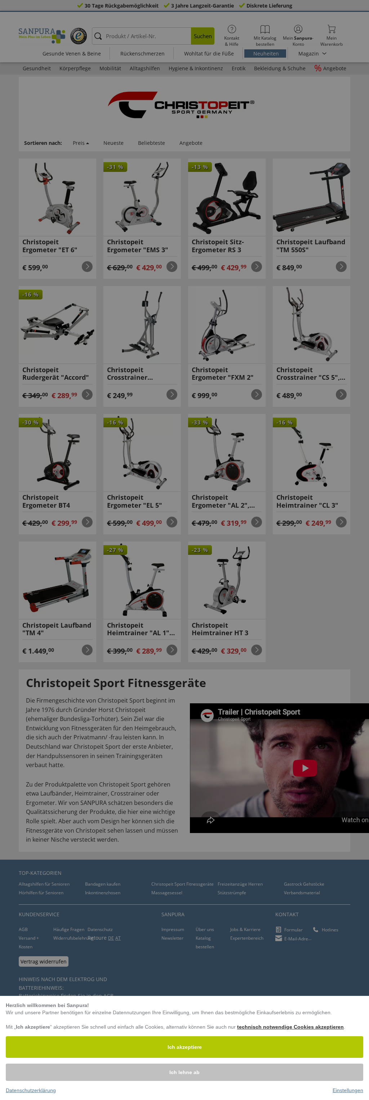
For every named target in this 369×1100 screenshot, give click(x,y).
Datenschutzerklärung (31, 1090)
